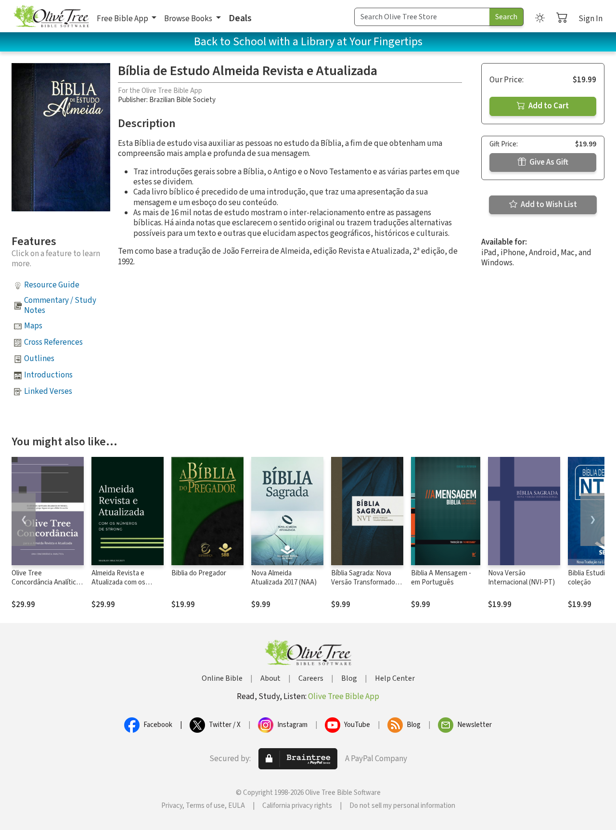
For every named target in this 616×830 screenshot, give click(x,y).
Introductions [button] (48, 375)
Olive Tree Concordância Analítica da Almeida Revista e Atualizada (45, 587)
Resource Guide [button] (51, 285)
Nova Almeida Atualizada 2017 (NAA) (284, 577)
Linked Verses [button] (48, 391)
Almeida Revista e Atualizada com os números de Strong (120, 582)
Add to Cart (548, 106)
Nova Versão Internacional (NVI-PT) (521, 577)
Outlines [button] (39, 358)
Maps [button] (33, 326)
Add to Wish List (548, 204)
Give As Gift (548, 162)
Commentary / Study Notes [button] (60, 305)
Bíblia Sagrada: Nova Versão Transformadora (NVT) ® (366, 582)
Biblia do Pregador (198, 573)
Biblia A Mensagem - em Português (441, 577)
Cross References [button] (53, 342)
